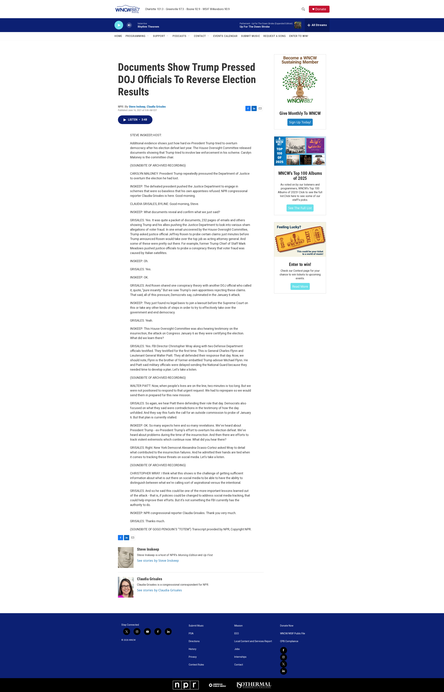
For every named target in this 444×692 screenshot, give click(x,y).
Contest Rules (196, 664)
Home (118, 36)
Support (159, 36)
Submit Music (250, 36)
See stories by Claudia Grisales (159, 590)
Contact (200, 36)
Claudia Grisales (156, 106)
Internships (240, 657)
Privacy (193, 657)
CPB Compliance (289, 641)
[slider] (134, 25)
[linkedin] (283, 671)
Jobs (237, 649)
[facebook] (283, 650)
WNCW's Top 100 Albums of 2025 (300, 176)
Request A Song (274, 36)
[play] (119, 25)
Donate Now (286, 625)
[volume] (129, 25)
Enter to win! (300, 264)
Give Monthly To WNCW (300, 113)
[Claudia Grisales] (126, 587)
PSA (191, 633)
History (192, 649)
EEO (236, 633)
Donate (320, 9)
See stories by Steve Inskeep (158, 560)
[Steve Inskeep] (126, 557)
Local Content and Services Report (253, 641)
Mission (238, 625)
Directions (194, 641)
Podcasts (179, 36)
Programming (136, 36)
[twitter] (283, 664)
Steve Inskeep (137, 106)
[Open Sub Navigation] (148, 36)
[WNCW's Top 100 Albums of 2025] (300, 151)
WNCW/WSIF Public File (292, 633)
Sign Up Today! (300, 122)
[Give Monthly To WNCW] (300, 80)
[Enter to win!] (300, 239)
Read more (300, 286)
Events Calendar (225, 36)
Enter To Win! (298, 36)
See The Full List (300, 208)
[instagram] (283, 657)
